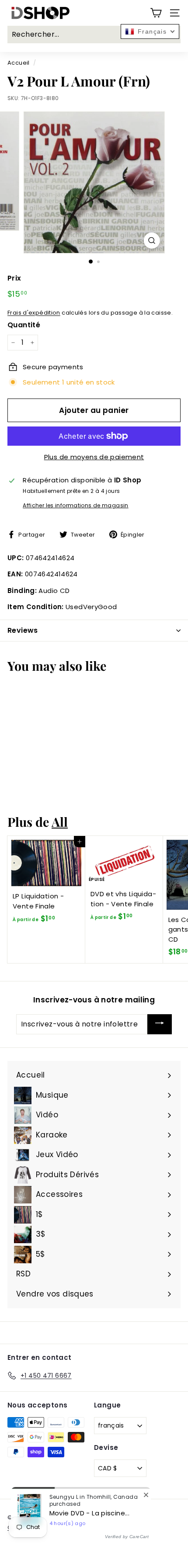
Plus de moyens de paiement (94, 456)
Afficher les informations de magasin (76, 505)
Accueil (18, 62)
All (60, 821)
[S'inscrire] (159, 1024)
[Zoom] (151, 240)
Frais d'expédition (33, 312)
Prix (14, 278)
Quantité (23, 325)
